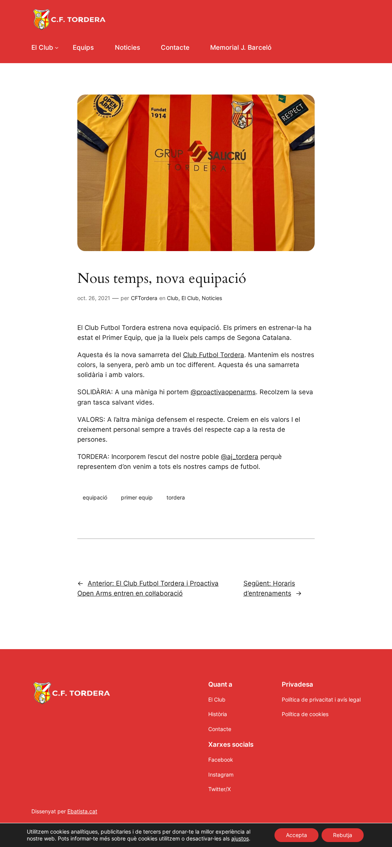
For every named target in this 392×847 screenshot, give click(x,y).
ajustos (240, 838)
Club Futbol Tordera (213, 355)
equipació (95, 497)
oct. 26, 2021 (93, 298)
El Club (190, 298)
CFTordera (144, 298)
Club (172, 298)
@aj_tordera (239, 456)
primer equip (137, 497)
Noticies (212, 298)
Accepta (296, 835)
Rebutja (342, 835)
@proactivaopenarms (223, 392)
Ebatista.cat (82, 811)
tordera (176, 497)
